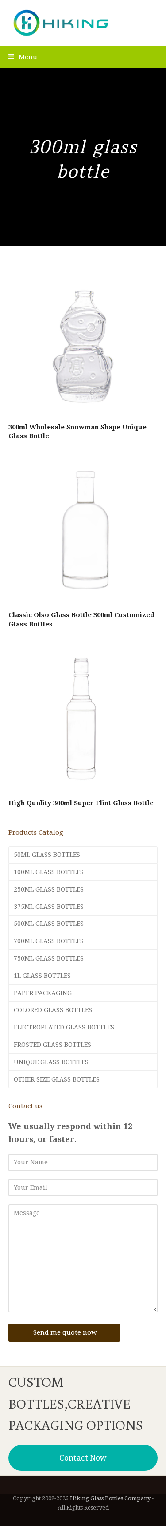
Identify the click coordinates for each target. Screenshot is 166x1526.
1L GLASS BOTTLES (42, 975)
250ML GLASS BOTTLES (49, 889)
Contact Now (83, 1457)
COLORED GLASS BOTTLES (53, 1009)
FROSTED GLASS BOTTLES (52, 1044)
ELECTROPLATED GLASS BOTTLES (64, 1027)
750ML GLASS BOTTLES (49, 958)
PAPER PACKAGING (43, 993)
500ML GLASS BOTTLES (49, 923)
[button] (22, 57)
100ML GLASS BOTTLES (49, 872)
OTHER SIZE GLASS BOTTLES (57, 1079)
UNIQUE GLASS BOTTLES (51, 1062)
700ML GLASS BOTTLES (49, 941)
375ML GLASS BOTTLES (49, 906)
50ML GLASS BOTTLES (47, 854)
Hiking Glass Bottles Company (110, 1498)
